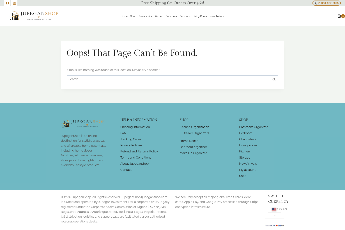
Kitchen (159, 16)
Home (124, 16)
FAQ (123, 133)
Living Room (200, 16)
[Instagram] (14, 3)
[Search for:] (172, 79)
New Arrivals (217, 16)
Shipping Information (135, 127)
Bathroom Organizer (253, 127)
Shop (133, 16)
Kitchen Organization (194, 127)
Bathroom (171, 16)
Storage (244, 157)
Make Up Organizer (193, 153)
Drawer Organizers (196, 133)
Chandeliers (247, 139)
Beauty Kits (145, 16)
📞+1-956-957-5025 (326, 3)
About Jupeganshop (134, 163)
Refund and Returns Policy (139, 151)
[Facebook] (7, 3)
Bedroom (185, 16)
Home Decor (189, 141)
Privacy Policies (131, 145)
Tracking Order (130, 139)
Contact (126, 169)
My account (247, 169)
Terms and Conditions (135, 157)
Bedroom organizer (193, 147)
